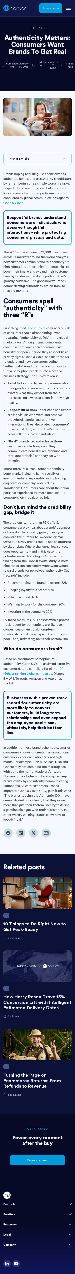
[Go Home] (7, 1195)
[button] (37, 1204)
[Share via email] (46, 833)
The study (35, 328)
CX (43, 28)
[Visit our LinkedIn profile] (7, 1263)
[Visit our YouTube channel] (16, 1263)
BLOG (34, 28)
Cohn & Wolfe (13, 203)
